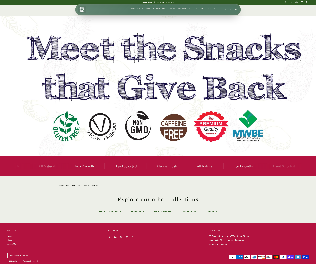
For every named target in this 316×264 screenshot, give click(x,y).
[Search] (225, 9)
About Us (211, 8)
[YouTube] (302, 2)
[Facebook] (285, 2)
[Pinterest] (296, 2)
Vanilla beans (196, 8)
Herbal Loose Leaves (139, 8)
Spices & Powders (177, 8)
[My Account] (230, 9)
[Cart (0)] (236, 9)
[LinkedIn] (307, 2)
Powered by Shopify (31, 261)
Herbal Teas (159, 8)
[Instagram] (291, 2)
